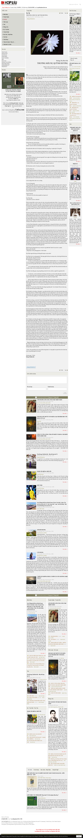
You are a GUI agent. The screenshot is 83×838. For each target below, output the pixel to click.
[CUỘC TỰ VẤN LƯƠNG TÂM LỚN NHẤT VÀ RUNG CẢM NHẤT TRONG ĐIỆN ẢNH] (31, 437)
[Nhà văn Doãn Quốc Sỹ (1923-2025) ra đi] (75, 212)
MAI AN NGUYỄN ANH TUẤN (43, 403)
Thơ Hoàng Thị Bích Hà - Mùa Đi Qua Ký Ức (47, 454)
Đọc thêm (64, 413)
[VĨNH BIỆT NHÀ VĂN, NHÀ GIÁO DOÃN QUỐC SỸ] (75, 138)
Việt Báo (75, 217)
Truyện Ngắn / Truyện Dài (54, 600)
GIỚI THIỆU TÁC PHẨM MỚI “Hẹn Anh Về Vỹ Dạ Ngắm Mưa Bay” (43, 795)
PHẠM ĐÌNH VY (5, 65)
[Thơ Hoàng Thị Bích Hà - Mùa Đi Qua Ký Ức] (31, 461)
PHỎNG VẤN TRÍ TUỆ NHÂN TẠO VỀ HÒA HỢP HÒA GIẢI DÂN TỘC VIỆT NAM (57, 756)
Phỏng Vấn (50, 698)
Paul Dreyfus (4, 55)
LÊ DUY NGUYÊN (77, 66)
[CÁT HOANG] (31, 556)
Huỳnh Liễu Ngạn (40, 488)
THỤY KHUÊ (32, 662)
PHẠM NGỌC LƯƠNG (42, 532)
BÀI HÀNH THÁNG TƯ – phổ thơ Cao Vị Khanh (75, 115)
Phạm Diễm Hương (5, 63)
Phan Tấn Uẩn (32, 742)
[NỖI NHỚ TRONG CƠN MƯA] (74, 76)
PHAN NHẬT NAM (61, 765)
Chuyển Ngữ (55, 769)
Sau (65, 13)
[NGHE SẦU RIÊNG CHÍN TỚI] (31, 475)
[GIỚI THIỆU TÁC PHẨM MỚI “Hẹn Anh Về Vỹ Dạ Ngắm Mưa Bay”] (32, 801)
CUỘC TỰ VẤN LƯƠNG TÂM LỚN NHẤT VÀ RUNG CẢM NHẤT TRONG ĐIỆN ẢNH (57, 685)
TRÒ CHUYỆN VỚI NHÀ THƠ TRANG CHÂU (57, 702)
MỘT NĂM (39, 485)
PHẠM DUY (4, 66)
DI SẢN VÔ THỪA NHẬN (56, 692)
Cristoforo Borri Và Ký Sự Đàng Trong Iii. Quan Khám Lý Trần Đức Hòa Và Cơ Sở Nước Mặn (36, 660)
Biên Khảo (29, 600)
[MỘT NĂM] (31, 492)
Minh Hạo (39, 421)
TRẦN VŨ (56, 765)
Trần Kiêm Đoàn (40, 474)
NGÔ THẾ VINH (40, 508)
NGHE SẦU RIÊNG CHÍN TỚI (44, 471)
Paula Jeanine (4, 56)
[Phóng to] (29, 13)
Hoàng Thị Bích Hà (31, 18)
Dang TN (73, 112)
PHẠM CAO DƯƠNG (6, 62)
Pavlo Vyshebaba (5, 57)
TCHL (75, 143)
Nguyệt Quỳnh (53, 645)
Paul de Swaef (4, 53)
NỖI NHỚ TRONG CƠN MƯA (75, 64)
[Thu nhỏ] (27, 13)
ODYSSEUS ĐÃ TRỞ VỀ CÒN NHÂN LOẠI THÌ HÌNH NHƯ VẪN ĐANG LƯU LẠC (56, 655)
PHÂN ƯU (75, 163)
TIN (70, 124)
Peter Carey (4, 60)
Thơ (28, 671)
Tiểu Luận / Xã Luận (53, 650)
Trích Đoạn (36, 769)
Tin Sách (30, 769)
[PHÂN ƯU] (75, 174)
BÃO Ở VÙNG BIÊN (33, 697)
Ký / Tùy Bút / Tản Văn (32, 708)
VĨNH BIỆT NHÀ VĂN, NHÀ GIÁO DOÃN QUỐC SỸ (75, 129)
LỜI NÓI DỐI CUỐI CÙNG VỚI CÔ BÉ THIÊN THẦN (49, 399)
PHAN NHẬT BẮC (32, 735)
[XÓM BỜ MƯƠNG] (31, 533)
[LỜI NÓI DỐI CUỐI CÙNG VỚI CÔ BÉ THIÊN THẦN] (31, 406)
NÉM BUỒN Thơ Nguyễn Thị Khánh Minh (73, 109)
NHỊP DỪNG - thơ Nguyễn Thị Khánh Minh (74, 104)
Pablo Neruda (4, 52)
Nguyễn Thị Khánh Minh (77, 105)
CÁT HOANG (40, 552)
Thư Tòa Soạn (72, 10)
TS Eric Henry (48, 777)
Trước (62, 13)
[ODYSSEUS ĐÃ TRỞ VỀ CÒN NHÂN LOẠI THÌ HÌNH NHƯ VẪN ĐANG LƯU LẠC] (31, 424)
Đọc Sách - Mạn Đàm (46, 769)
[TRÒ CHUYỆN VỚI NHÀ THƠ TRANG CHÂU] (53, 715)
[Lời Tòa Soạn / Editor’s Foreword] (75, 20)
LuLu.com (21, 103)
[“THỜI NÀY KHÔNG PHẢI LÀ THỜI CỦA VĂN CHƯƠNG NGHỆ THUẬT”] (31, 580)
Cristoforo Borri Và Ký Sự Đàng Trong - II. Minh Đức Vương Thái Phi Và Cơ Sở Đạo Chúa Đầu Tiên (36, 665)
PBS (3, 59)
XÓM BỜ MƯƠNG (41, 529)
